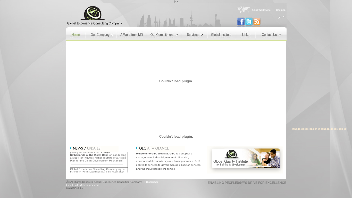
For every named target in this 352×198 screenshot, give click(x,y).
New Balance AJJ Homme (31, 132)
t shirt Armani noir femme (195, 128)
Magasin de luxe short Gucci (110, 128)
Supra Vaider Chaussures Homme (74, 132)
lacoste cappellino (255, 132)
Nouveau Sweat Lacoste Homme (154, 128)
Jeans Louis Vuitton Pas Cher (23, 128)
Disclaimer (152, 181)
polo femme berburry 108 (134, 132)
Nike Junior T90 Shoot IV (230, 128)
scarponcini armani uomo (286, 132)
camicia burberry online (206, 132)
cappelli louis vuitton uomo (171, 132)
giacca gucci (233, 132)
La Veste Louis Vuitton (186, 134)
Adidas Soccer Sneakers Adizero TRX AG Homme (283, 128)
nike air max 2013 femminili (324, 132)
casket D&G (107, 132)
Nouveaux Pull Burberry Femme (67, 128)
